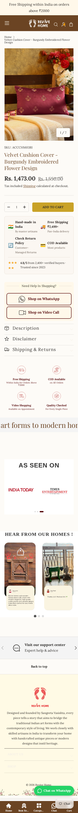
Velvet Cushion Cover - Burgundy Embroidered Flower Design (37, 41)
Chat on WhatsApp (57, 791)
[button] (71, 24)
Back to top (39, 666)
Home (8, 37)
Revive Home (43, 784)
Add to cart (52, 207)
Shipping (29, 186)
